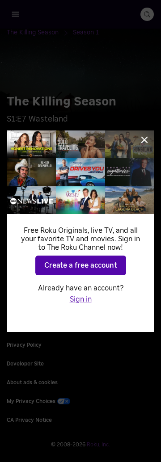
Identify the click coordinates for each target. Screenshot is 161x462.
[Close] (144, 140)
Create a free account (80, 265)
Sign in (81, 299)
